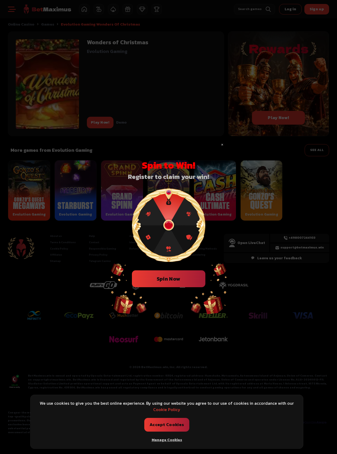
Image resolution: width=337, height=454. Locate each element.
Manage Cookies (167, 440)
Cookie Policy (166, 409)
